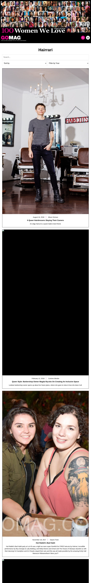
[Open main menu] (88, 38)
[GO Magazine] (34, 37)
